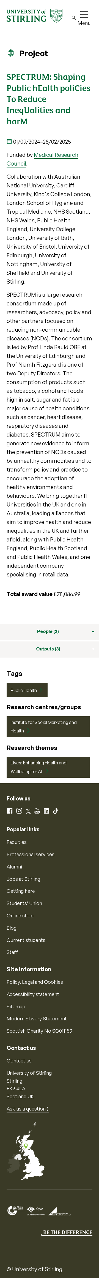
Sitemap (16, 1006)
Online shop (20, 915)
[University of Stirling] (34, 15)
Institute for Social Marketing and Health (44, 727)
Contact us (19, 1061)
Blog (11, 928)
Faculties (17, 842)
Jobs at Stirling (23, 879)
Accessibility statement (33, 994)
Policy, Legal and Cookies (35, 982)
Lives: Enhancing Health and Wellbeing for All (39, 767)
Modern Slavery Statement (37, 1018)
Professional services (30, 854)
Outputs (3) (48, 649)
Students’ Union (24, 903)
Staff (12, 952)
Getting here (21, 891)
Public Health (24, 690)
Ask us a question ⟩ (28, 1109)
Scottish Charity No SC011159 (39, 1031)
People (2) (48, 631)
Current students (26, 940)
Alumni (14, 867)
